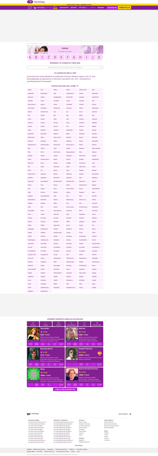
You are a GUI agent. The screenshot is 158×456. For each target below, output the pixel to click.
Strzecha (43, 218)
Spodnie (30, 177)
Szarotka (69, 243)
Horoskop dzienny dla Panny (35, 436)
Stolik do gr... (70, 199)
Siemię (43, 122)
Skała (29, 130)
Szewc (42, 258)
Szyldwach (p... (45, 287)
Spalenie (43, 174)
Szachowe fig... (57, 232)
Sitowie (81, 126)
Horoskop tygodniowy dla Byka (62, 429)
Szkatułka (95, 258)
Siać (93, 115)
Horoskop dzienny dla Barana (36, 427)
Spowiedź (56, 177)
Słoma (81, 141)
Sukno (29, 225)
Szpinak (68, 276)
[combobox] (65, 67)
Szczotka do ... (96, 247)
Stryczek (56, 214)
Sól (42, 170)
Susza (68, 225)
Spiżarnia (69, 174)
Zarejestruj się (124, 8)
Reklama (71, 449)
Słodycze (69, 141)
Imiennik (100, 8)
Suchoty (55, 221)
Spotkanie (44, 177)
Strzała (30, 218)
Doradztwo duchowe (84, 426)
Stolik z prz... (82, 199)
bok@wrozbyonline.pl (39, 449)
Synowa (55, 229)
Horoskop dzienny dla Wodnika (36, 424)
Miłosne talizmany (109, 422)
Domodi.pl (39, 451)
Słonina (94, 144)
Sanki (42, 101)
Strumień (94, 210)
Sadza (55, 90)
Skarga (94, 130)
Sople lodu (82, 166)
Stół (42, 207)
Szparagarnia (57, 273)
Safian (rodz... (83, 90)
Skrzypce (43, 141)
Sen (54, 112)
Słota (55, 148)
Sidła (55, 119)
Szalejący (69, 236)
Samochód (69, 97)
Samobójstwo (57, 97)
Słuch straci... (57, 152)
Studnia (94, 218)
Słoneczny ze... (70, 144)
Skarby (81, 130)
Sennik (93, 8)
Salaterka (95, 93)
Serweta (94, 112)
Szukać (94, 280)
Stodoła (94, 196)
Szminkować (82, 265)
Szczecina (44, 247)
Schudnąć (43, 108)
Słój (29, 152)
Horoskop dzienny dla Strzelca (36, 442)
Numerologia (82, 431)
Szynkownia (44, 291)
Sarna (68, 101)
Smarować (82, 155)
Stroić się (69, 210)
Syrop (93, 229)
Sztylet (55, 280)
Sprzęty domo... (57, 181)
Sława (55, 141)
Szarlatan (31, 243)
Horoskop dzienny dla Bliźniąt (36, 431)
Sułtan (42, 225)
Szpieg (94, 273)
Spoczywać (95, 174)
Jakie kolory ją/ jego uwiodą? (111, 426)
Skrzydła (94, 137)
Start (29, 192)
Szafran (43, 236)
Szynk (81, 287)
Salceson (30, 97)
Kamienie (81, 433)
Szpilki (55, 276)
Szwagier (43, 284)
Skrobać (68, 137)
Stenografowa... (45, 196)
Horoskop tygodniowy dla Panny (62, 436)
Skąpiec (55, 133)
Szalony (94, 236)
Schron (94, 104)
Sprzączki (31, 181)
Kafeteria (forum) (49, 451)
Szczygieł (82, 251)
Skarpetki (30, 133)
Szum (29, 284)
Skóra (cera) (57, 137)
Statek (55, 192)
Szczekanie (56, 247)
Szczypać (94, 251)
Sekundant (95, 108)
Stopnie (43, 203)
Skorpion (81, 133)
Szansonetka (83, 240)
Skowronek (31, 137)
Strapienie (95, 207)
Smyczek (30, 163)
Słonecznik (56, 144)
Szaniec (68, 240)
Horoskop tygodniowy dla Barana (62, 427)
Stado (68, 185)
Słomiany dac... (32, 144)
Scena (55, 104)
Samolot (81, 97)
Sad (42, 90)
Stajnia (94, 185)
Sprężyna (94, 177)
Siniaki (30, 126)
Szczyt (55, 254)
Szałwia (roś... (45, 240)
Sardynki (56, 101)
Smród (68, 159)
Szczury (68, 251)
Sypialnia (69, 229)
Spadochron (31, 174)
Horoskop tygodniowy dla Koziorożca (63, 422)
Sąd (93, 101)
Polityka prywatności (84, 442)
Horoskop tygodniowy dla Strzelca (63, 442)
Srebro (94, 181)
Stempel (30, 196)
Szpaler (43, 273)
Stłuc (80, 196)
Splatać (81, 174)
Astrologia (81, 429)
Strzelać (55, 218)
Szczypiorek (44, 254)
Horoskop (107, 440)
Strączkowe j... (57, 210)
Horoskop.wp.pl (34, 43)
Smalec (55, 155)
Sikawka (94, 122)
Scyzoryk (69, 108)
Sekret (81, 108)
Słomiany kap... (45, 144)
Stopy (55, 203)
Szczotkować (31, 251)
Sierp (67, 122)
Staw (93, 192)
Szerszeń (30, 258)
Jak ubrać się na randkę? (110, 424)
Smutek (81, 159)
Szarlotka (43, 243)
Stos (67, 203)
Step (54, 196)
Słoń (29, 148)
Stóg (29, 207)
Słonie (81, 144)
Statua (68, 192)
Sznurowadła (32, 269)
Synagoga (31, 229)
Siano (29, 119)
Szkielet (30, 262)
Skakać (94, 126)
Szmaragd (56, 265)
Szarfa (94, 240)
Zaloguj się (111, 8)
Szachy (68, 232)
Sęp (67, 115)
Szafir (93, 232)
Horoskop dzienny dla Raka (35, 433)
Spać (67, 170)
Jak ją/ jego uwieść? (109, 427)
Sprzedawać (44, 181)
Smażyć (94, 155)
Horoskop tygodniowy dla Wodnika (63, 424)
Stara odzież (70, 188)
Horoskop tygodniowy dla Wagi (62, 438)
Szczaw (30, 247)
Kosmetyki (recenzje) (62, 451)
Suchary (43, 221)
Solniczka (56, 166)
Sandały (30, 101)
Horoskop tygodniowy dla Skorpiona (63, 440)
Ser (67, 112)
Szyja (93, 284)
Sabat (29, 90)
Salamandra (70, 93)
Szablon (43, 232)
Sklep (67, 133)
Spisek (55, 174)
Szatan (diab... (96, 243)
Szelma (94, 254)
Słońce (43, 148)
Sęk (54, 115)
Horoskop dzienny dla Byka (35, 429)
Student (81, 218)
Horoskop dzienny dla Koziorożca (37, 422)
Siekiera (30, 122)
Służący (30, 155)
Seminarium (44, 112)
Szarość (55, 243)
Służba (43, 155)
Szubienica (69, 280)
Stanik (42, 188)
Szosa (68, 269)
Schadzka (69, 104)
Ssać (42, 185)
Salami (81, 93)
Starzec (43, 192)
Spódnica (69, 177)
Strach (55, 207)
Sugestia (81, 221)
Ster (67, 196)
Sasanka (81, 101)
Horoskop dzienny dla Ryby (35, 426)
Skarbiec (56, 130)
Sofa (93, 163)
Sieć (67, 119)
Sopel (68, 166)
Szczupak (56, 251)
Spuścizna (82, 181)
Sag (93, 90)
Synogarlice (44, 229)
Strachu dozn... (83, 207)
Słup (80, 152)
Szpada (94, 269)
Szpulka (94, 276)
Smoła (55, 159)
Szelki (81, 254)
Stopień (30, 203)
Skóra (42, 137)
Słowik (68, 148)
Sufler (68, 221)
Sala (54, 93)
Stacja (55, 185)
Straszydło (31, 210)
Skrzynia (30, 141)
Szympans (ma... (71, 287)
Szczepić (68, 247)
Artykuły (83, 8)
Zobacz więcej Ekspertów (65, 389)
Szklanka (43, 262)
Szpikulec (30, 276)
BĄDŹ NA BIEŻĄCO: (124, 414)
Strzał (93, 214)
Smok (29, 159)
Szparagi (69, 273)
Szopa (42, 269)
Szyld (29, 287)
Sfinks (81, 115)
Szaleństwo (82, 236)
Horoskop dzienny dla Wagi (35, 438)
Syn (93, 225)
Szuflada (81, 280)
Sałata (42, 97)
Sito (67, 126)
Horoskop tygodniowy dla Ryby (62, 426)
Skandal (43, 130)
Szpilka (43, 276)
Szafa (80, 232)
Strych (42, 214)
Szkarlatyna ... (57, 258)
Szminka (68, 265)
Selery (30, 112)
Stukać (30, 221)
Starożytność (95, 188)
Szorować (56, 269)
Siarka (42, 119)
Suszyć (81, 225)
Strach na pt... (70, 207)
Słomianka (95, 141)
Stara (55, 188)
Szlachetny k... (96, 262)
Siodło (42, 126)
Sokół (42, 166)
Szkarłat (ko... (70, 258)
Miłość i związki (83, 422)
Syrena (81, 229)
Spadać (81, 170)
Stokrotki (43, 199)
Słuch (42, 152)
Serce (81, 112)
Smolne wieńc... (45, 159)
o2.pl (78, 451)
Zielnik (80, 435)
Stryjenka (82, 214)
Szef (67, 254)
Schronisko (31, 108)
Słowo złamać (96, 148)
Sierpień (81, 122)
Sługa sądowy (70, 152)
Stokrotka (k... (32, 199)
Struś (29, 214)
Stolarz (55, 199)
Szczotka (81, 247)
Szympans (56, 287)
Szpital (81, 276)
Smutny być (95, 159)
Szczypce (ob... (32, 254)
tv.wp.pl (72, 451)
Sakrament (44, 93)
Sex (29, 115)
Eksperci (74, 8)
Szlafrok (30, 265)
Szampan (56, 240)
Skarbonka (69, 130)
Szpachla (81, 269)
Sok (29, 166)
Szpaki (30, 273)
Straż (42, 210)
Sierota (55, 122)
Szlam (42, 265)
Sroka (29, 185)
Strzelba (68, 218)
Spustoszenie (70, 181)
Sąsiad (43, 104)
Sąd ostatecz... (32, 104)
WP (27, 43)
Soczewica (82, 163)
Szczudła (43, 251)
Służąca (94, 152)
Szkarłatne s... (83, 258)
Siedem (81, 119)
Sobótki (68, 163)
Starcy (81, 188)
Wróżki (106, 436)
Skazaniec (44, 133)
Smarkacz (69, 155)
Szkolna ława (70, 262)
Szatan (81, 243)
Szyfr (80, 284)
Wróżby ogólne (83, 427)
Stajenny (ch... (83, 185)
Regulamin (81, 440)
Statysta (81, 192)
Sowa (29, 170)
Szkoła (81, 262)
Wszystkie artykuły (81, 449)
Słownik (81, 148)
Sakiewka (30, 93)
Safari (68, 90)
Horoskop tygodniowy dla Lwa (61, 435)
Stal (29, 188)
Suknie (94, 221)
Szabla (30, 232)
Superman (56, 225)
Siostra (55, 126)
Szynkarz (30, 291)
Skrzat (81, 137)
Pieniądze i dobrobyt (84, 424)
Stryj (67, 214)
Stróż (80, 210)
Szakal (55, 236)
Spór (80, 177)
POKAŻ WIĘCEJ (78, 445)
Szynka (94, 287)
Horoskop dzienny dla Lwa (35, 435)
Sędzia (43, 115)
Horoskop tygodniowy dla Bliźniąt (62, 431)
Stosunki (94, 203)
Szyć (67, 284)
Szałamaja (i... (32, 240)
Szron (29, 280)
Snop (42, 163)
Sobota (55, 163)
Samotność (95, 97)
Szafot (30, 236)
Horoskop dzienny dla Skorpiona (36, 440)
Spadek (94, 170)
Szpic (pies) (82, 273)
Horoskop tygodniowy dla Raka (62, 433)
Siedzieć (94, 119)
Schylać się (56, 108)
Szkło (55, 262)
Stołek (94, 199)
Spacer (55, 170)
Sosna (93, 166)
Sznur (93, 265)
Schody (81, 104)
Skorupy (94, 133)
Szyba (55, 284)
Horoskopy (64, 8)
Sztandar (43, 280)
